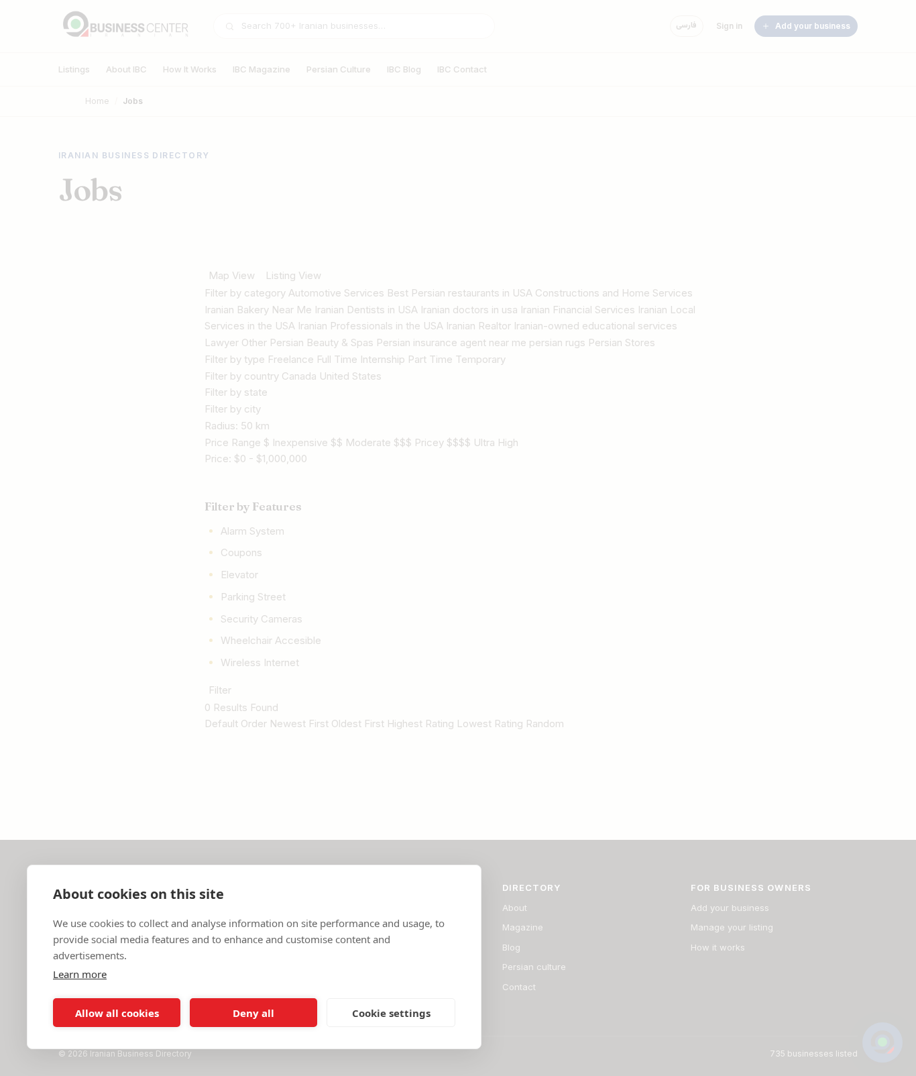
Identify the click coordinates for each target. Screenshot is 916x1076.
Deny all (253, 1013)
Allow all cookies (117, 1013)
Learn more (80, 974)
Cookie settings (391, 1013)
